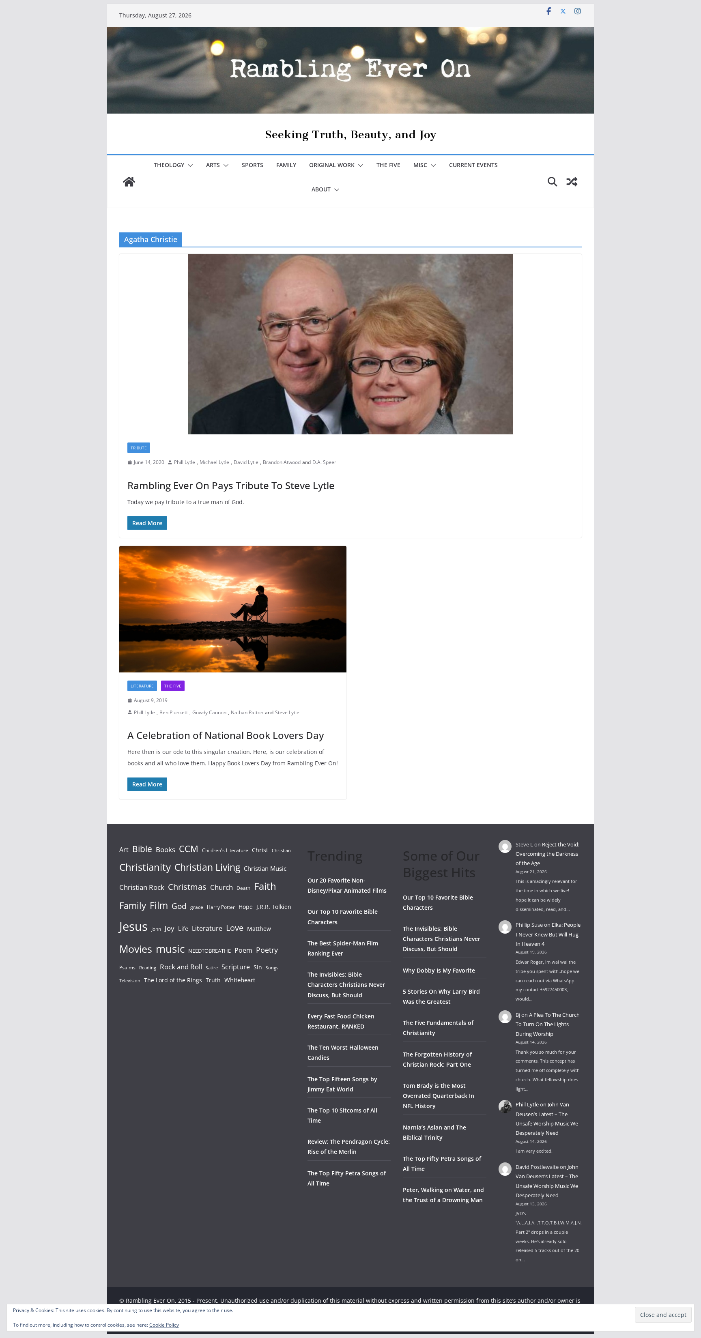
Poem (243, 950)
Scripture (235, 966)
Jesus (133, 926)
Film (159, 905)
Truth (213, 980)
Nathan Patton (247, 712)
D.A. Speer (324, 462)
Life (183, 928)
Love (234, 927)
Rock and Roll (181, 966)
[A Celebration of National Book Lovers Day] (232, 609)
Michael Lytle (214, 462)
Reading (147, 968)
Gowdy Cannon (209, 712)
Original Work (332, 165)
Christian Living (207, 867)
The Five (388, 165)
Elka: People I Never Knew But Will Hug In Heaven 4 (548, 934)
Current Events (473, 165)
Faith (265, 886)
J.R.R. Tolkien (273, 907)
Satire (212, 968)
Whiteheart (239, 980)
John (156, 929)
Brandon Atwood (282, 462)
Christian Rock (141, 887)
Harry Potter (221, 907)
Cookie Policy (164, 1324)
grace (196, 907)
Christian (281, 850)
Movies (135, 949)
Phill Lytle (184, 462)
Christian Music (265, 868)
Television (129, 980)
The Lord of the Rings (173, 980)
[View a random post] (572, 181)
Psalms (127, 967)
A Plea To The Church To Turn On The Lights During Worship (548, 1024)
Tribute (139, 448)
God (179, 906)
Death (243, 888)
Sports (252, 165)
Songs (272, 967)
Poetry (267, 950)
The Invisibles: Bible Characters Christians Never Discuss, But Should (346, 985)
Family (286, 165)
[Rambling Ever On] (350, 32)
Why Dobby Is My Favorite (439, 970)
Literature (142, 686)
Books (165, 849)
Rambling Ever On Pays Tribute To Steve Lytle (231, 485)
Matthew (259, 928)
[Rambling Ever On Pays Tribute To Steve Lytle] (350, 344)
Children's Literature (225, 850)
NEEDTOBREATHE (209, 950)
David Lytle (246, 462)
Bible (142, 849)
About (321, 189)
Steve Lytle (287, 712)
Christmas (187, 886)
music (170, 948)
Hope (246, 907)
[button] (188, 165)
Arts (213, 165)
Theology (169, 165)
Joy (169, 928)
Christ (260, 850)
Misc (420, 165)
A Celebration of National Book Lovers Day (225, 735)
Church (221, 887)
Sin (258, 967)
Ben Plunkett (173, 712)
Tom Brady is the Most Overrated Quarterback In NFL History (438, 1096)
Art (124, 849)
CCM (188, 849)
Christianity (145, 867)
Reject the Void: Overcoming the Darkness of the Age (547, 854)
